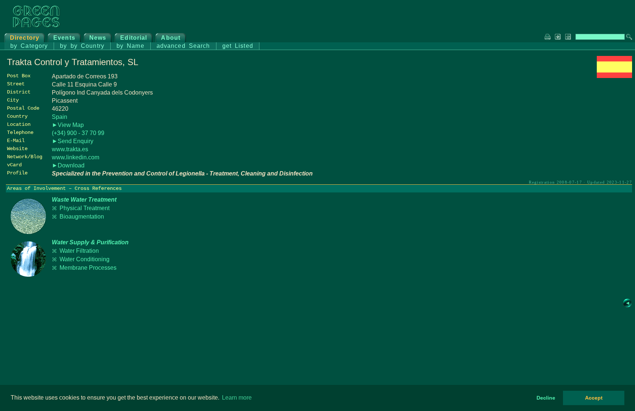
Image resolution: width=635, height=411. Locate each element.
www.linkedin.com (75, 157)
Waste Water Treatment (84, 199)
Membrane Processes (88, 268)
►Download (68, 165)
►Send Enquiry (72, 141)
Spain (59, 117)
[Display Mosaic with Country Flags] (614, 76)
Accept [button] (594, 398)
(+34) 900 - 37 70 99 (78, 133)
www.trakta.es (70, 149)
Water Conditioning (85, 259)
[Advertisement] (577, 131)
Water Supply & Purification (90, 242)
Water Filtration (79, 251)
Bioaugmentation (82, 216)
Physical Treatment (85, 208)
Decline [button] (546, 398)
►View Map (68, 125)
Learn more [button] (237, 397)
